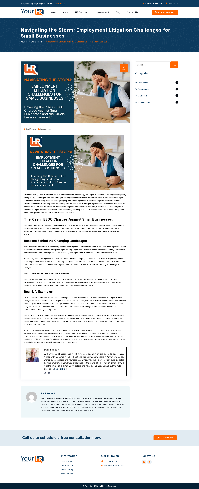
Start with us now (166, 438)
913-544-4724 (172, 3)
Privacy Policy (67, 469)
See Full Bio (59, 369)
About (65, 12)
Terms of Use (67, 474)
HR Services (81, 12)
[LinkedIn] (48, 373)
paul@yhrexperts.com (153, 3)
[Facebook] (45, 373)
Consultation (143, 83)
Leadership (142, 96)
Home (53, 12)
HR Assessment (101, 12)
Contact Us (60, 3)
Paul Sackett (31, 129)
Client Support (67, 465)
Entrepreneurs (45, 129)
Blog (118, 12)
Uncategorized (144, 102)
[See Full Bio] (66, 368)
